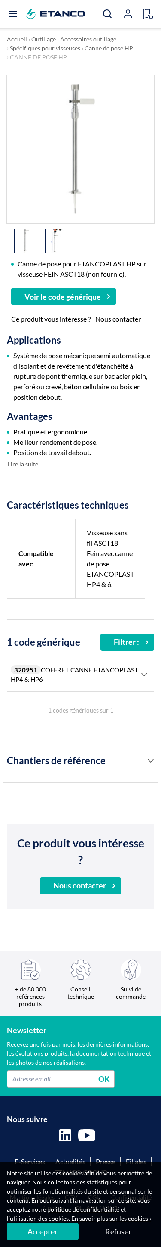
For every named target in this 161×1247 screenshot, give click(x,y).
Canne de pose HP (109, 48)
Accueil (17, 39)
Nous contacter (118, 319)
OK (104, 1078)
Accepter (42, 1231)
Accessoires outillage (88, 39)
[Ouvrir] (13, 14)
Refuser (118, 1231)
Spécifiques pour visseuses (45, 48)
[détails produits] (151, 761)
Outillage (43, 39)
